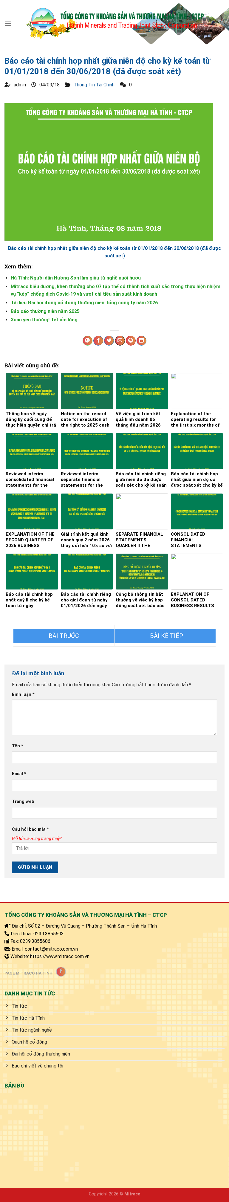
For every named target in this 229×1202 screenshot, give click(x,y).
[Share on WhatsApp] (87, 341)
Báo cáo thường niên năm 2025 (45, 311)
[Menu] (8, 23)
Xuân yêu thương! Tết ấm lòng (44, 320)
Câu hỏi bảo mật (30, 829)
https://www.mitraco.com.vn (59, 956)
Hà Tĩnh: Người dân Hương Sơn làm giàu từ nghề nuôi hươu (76, 278)
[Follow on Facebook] (61, 972)
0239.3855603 (48, 934)
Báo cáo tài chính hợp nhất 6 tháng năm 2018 (63, 636)
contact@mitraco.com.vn (51, 949)
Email (19, 773)
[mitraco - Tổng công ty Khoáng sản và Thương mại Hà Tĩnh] (114, 23)
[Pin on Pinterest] (131, 341)
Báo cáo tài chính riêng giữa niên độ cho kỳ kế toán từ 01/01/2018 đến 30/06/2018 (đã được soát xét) (165, 636)
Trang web (23, 801)
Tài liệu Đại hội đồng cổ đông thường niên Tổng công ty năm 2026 (84, 303)
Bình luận (23, 694)
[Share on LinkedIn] (141, 341)
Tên (17, 746)
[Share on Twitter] (109, 341)
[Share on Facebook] (98, 341)
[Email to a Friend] (120, 341)
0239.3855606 (35, 941)
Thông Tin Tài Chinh (94, 85)
